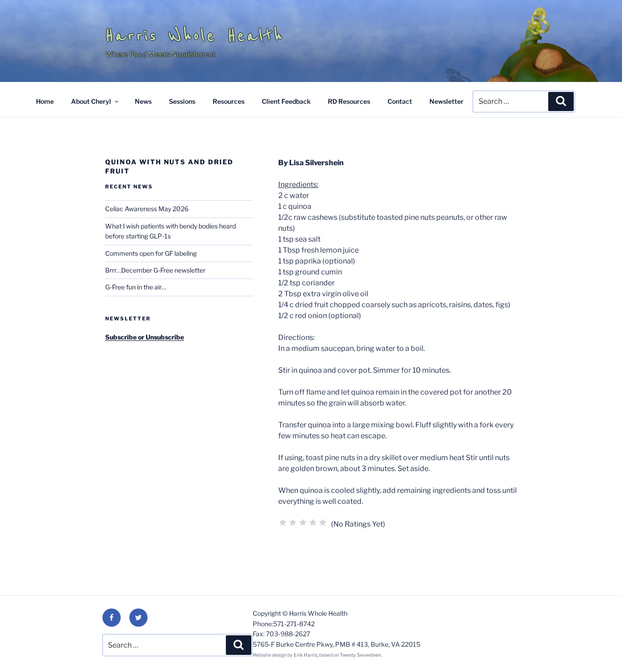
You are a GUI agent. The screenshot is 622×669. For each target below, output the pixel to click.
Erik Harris (305, 655)
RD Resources (349, 101)
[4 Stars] (312, 522)
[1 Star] (282, 522)
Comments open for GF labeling (151, 253)
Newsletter (446, 101)
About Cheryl (91, 101)
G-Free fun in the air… (135, 287)
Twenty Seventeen (360, 655)
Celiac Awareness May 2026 (147, 209)
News (143, 101)
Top (600, 647)
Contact (399, 101)
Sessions (182, 101)
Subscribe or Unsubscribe (144, 337)
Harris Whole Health (194, 35)
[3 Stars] (302, 522)
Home (45, 101)
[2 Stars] (292, 522)
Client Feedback (286, 101)
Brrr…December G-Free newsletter (155, 270)
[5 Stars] (322, 522)
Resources (229, 101)
